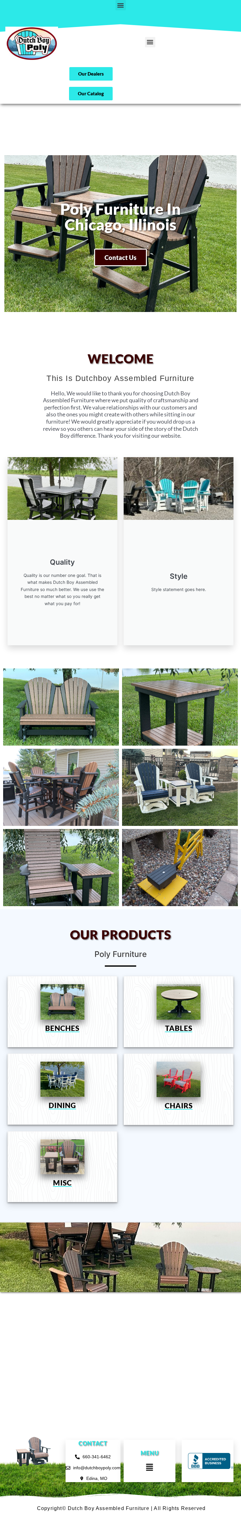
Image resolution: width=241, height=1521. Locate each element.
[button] (120, 5)
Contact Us (120, 257)
